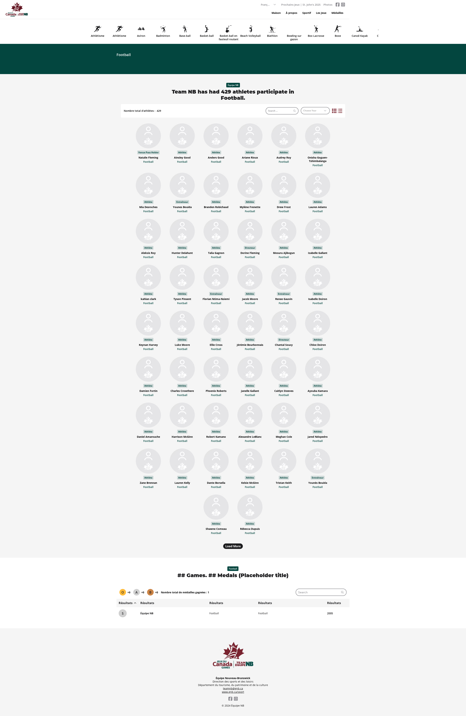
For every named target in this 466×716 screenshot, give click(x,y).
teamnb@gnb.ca (233, 688)
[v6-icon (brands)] (343, 4)
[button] (307, 13)
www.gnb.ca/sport (233, 692)
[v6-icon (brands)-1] (337, 4)
